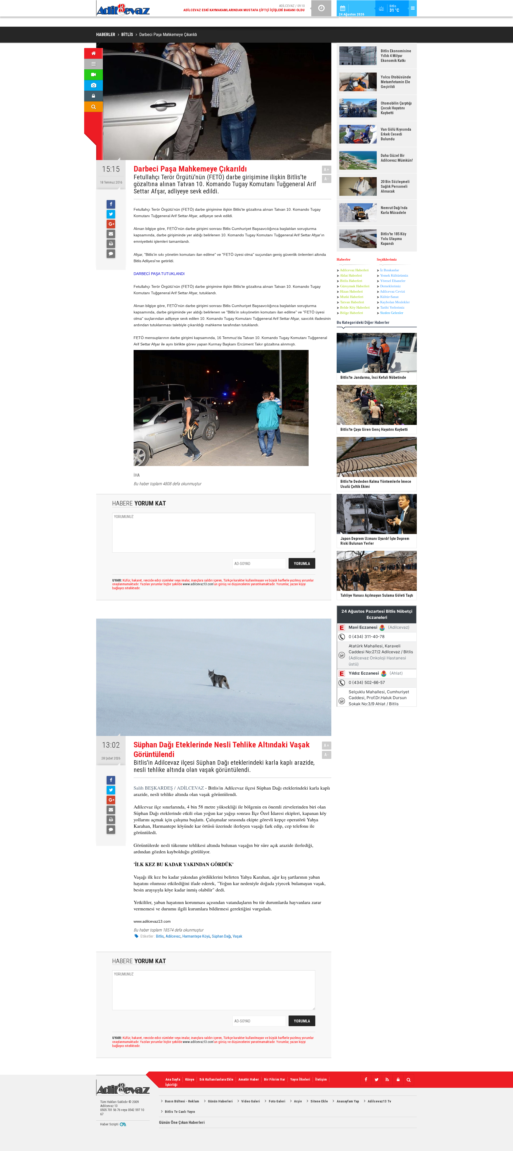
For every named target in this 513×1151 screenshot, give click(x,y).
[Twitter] (111, 214)
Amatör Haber (248, 1079)
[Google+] (111, 224)
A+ (326, 169)
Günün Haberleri (220, 1101)
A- (326, 178)
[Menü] (93, 64)
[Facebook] (111, 204)
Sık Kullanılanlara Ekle (216, 1079)
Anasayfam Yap (348, 1101)
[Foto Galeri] (93, 85)
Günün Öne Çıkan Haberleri (182, 1122)
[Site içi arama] (93, 106)
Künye (189, 1079)
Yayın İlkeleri (300, 1079)
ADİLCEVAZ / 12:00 (249, 8)
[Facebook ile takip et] (365, 1079)
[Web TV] (93, 74)
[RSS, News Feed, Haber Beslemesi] (387, 1079)
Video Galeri (250, 1101)
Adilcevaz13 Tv (379, 1101)
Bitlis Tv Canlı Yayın (180, 1112)
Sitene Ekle (319, 1101)
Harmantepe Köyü (196, 936)
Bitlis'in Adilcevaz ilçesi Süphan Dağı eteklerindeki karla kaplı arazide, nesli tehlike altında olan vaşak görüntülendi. (224, 766)
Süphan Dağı (221, 936)
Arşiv (298, 1101)
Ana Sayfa (172, 1079)
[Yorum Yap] (111, 253)
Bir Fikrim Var (274, 1079)
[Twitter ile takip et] (376, 1079)
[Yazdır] (111, 244)
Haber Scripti (109, 1124)
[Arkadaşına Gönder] (111, 234)
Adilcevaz (173, 936)
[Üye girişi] (93, 96)
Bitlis (160, 936)
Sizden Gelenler (391, 313)
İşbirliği (171, 1085)
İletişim (321, 1079)
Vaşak (237, 936)
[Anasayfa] (93, 53)
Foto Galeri (277, 1101)
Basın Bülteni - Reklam (182, 1101)
